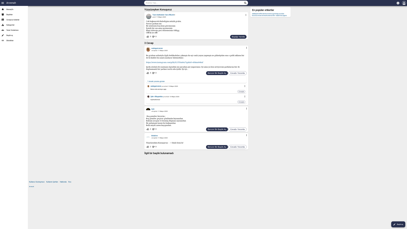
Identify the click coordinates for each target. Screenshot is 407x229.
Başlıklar (9, 15)
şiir (274, 14)
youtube (281, 14)
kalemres (279, 15)
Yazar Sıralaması (12, 30)
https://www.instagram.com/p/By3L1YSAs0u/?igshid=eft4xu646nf (174, 62)
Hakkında (63, 182)
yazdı (154, 17)
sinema (269, 15)
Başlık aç (398, 224)
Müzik (171, 15)
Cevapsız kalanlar (12, 20)
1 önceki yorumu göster (156, 81)
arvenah (264, 15)
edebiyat (255, 14)
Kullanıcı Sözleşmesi (37, 182)
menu (2, 3)
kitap (276, 14)
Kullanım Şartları (52, 182)
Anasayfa (9, 9)
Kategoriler (10, 25)
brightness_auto (398, 3)
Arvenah (11, 2)
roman (259, 15)
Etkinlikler (10, 41)
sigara (285, 15)
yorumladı (165, 86)
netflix (260, 14)
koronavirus (269, 14)
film (273, 15)
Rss (69, 182)
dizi (263, 14)
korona (254, 15)
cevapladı (154, 50)
